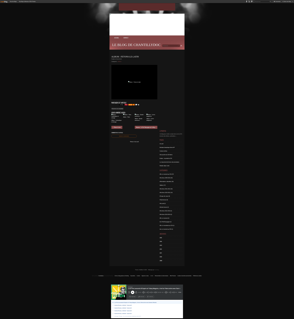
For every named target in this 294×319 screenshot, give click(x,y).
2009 (161, 260)
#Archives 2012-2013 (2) (166, 210)
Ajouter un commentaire (124, 136)
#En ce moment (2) (164, 218)
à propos (151, 296)
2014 (161, 241)
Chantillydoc (101, 275)
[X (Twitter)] (249, 1)
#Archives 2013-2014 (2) (166, 214)
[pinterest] (252, 1)
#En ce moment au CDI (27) (167, 174)
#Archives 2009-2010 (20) (166, 177)
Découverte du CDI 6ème (166, 154)
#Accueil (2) (163, 203)
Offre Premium (173, 275)
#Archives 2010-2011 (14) (166, 192)
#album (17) (163, 185)
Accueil (116, 38)
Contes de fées (163, 151)
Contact (125, 38)
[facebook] (247, 1)
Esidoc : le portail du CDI (166, 158)
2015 (161, 238)
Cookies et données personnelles (184, 275)
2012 (161, 249)
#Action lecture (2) (164, 207)
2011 (161, 253)
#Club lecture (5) (164, 199)
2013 (161, 245)
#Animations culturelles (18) (166, 181)
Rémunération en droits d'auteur (161, 275)
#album (119, 61)
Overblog (157, 269)
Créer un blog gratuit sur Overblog (122, 275)
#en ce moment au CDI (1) (166, 229)
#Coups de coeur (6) (165, 196)
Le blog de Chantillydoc (136, 45)
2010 (161, 257)
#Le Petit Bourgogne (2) (165, 221)
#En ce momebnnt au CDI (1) (167, 225)
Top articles (132, 275)
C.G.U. (152, 275)
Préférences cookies (197, 275)
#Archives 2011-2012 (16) (166, 188)
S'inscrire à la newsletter (117, 108)
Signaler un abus (145, 275)
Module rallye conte (164, 165)
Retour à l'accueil (134, 141)
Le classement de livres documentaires (169, 162)
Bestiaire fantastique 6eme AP (167, 147)
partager (142, 296)
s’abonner (133, 296)
